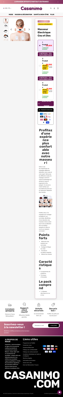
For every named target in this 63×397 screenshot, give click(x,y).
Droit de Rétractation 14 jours (30, 365)
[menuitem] (52, 14)
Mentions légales (27, 358)
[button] (46, 45)
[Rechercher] (51, 8)
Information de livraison (29, 360)
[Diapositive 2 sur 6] (6, 26)
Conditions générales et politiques (52, 393)
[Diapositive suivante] (58, 2)
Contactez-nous (27, 345)
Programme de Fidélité (29, 343)
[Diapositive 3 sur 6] (6, 31)
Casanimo (9, 393)
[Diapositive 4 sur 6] (6, 36)
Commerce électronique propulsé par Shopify (22, 393)
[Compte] (54, 8)
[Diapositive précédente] (4, 2)
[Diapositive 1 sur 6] (6, 21)
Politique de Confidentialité (30, 349)
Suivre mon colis (27, 362)
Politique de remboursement (30, 352)
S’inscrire (53, 325)
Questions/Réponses (28, 347)
